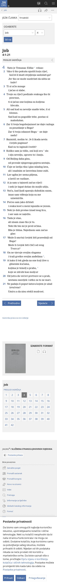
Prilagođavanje (37, 578)
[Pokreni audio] (39, 10)
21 (4, 284)
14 (4, 202)
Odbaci (21, 578)
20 (4, 276)
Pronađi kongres (11, 479)
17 (4, 237)
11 (4, 175)
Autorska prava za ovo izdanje (15, 318)
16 (4, 218)
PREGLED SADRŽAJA (12, 389)
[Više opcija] (52, 10)
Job (5, 10)
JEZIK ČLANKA (9, 17)
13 (4, 190)
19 (4, 260)
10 (4, 167)
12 (4, 182)
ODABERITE (10, 26)
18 (4, 252)
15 (4, 210)
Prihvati (8, 578)
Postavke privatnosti (14, 569)
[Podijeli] (46, 10)
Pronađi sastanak (12, 473)
